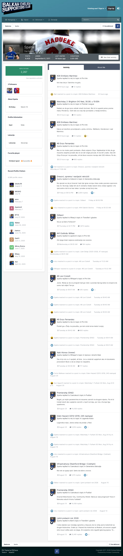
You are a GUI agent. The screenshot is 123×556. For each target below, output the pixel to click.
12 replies (77, 87)
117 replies (83, 366)
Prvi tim (85, 78)
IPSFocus (15, 550)
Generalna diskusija (92, 179)
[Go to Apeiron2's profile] (12, 208)
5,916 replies (76, 427)
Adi (16, 262)
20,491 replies (76, 534)
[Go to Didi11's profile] (12, 240)
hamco (17, 231)
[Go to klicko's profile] (9, 90)
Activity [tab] (66, 67)
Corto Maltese (59, 373)
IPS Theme (5, 550)
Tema (4, 552)
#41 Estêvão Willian (65, 233)
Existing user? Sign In (96, 8)
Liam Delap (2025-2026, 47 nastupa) (94, 252)
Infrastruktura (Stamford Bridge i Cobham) (95, 454)
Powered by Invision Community (108, 552)
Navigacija (11, 20)
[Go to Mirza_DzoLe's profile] (12, 247)
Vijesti (25, 20)
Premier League (88, 104)
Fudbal (88, 395)
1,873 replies (84, 226)
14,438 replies (76, 409)
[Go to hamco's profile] (12, 232)
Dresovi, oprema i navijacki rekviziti (91, 167)
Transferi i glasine (90, 217)
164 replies (86, 244)
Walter (17, 223)
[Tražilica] (118, 20)
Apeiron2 (18, 207)
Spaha (59, 78)
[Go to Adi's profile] (12, 263)
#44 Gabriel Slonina (86, 208)
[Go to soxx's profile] (12, 200)
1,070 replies (76, 475)
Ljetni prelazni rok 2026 (89, 483)
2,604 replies (83, 193)
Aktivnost (38, 20)
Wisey (17, 254)
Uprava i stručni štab (93, 355)
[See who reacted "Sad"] (85, 136)
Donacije (53, 20)
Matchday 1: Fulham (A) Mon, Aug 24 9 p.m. (96, 435)
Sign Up (111, 8)
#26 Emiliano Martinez (67, 76)
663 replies (77, 159)
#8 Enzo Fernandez (65, 143)
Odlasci (83, 200)
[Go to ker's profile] (16, 90)
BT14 (17, 215)
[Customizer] (118, 8)
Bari (55, 94)
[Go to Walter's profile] (12, 224)
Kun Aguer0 (58, 383)
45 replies (77, 115)
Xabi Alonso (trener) (66, 352)
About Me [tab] (101, 67)
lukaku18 (18, 184)
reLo (72, 78)
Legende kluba (87, 418)
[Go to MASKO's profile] (12, 193)
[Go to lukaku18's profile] (12, 185)
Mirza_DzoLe (20, 246)
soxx (17, 199)
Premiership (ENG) (87, 338)
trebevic (73, 179)
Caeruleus (74, 395)
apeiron (73, 236)
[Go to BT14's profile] (12, 216)
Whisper (57, 269)
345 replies (83, 290)
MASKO (18, 191)
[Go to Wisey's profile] (12, 255)
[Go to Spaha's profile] (52, 77)
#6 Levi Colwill (84, 261)
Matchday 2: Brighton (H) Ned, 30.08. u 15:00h (78, 101)
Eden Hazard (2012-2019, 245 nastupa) (101, 373)
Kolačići (11, 552)
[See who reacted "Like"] (92, 193)
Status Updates (108, 20)
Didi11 (17, 238)
